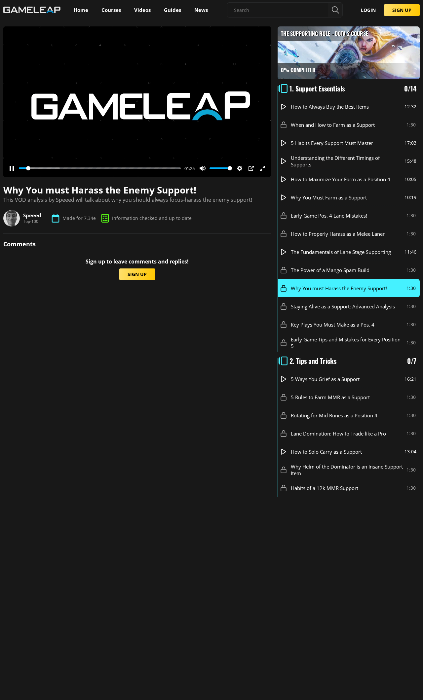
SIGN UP (401, 10)
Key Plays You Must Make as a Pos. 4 (332, 324)
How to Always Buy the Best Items (330, 106)
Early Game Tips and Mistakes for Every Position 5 (346, 342)
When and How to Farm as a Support (333, 125)
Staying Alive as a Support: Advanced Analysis (343, 306)
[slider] (100, 168)
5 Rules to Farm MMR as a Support (330, 397)
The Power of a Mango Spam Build (330, 270)
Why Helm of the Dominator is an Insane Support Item (347, 469)
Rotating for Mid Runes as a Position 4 (334, 415)
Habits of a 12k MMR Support (324, 488)
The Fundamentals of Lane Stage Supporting (341, 252)
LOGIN (368, 10)
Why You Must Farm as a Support (329, 197)
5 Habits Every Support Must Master (332, 143)
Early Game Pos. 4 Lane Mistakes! (329, 215)
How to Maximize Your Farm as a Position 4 (340, 179)
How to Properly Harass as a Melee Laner (338, 233)
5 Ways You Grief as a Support (325, 379)
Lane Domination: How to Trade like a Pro (338, 433)
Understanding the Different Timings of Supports (335, 161)
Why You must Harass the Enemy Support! (339, 288)
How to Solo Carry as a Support (326, 451)
